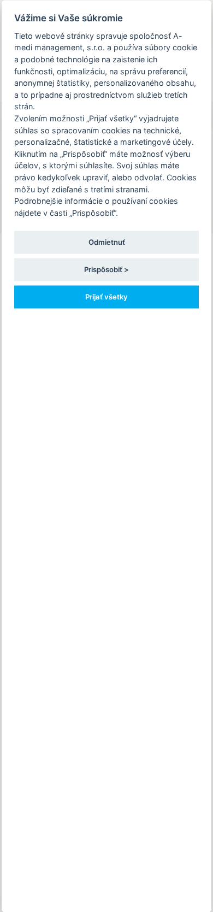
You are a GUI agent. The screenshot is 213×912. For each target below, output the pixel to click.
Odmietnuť (106, 241)
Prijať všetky (106, 296)
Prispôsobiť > (106, 268)
